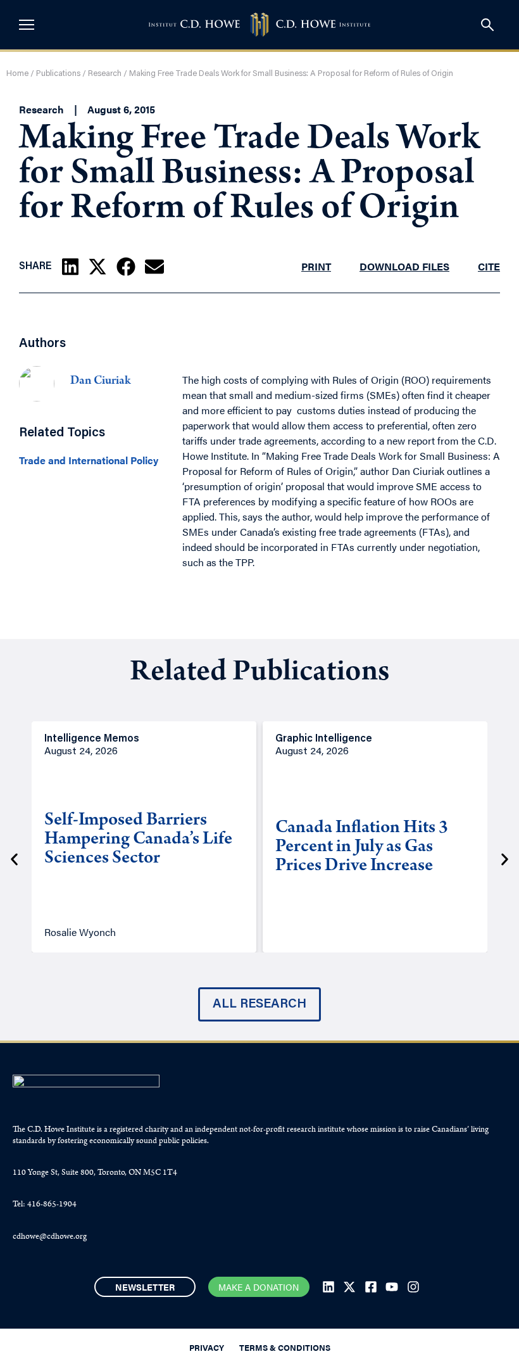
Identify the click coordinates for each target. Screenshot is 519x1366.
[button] (70, 266)
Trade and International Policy (88, 460)
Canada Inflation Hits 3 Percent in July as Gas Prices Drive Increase (361, 847)
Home (17, 74)
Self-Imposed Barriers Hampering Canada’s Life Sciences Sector (138, 840)
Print (316, 266)
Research (105, 74)
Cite (489, 266)
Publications (58, 74)
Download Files (404, 266)
